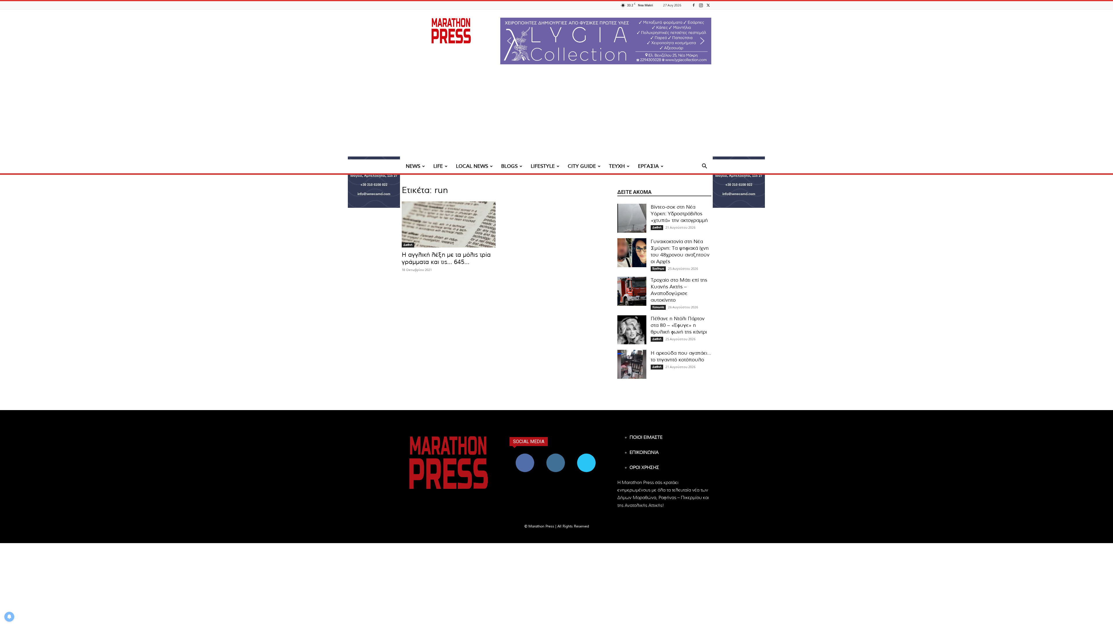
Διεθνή (407, 244)
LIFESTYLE (543, 166)
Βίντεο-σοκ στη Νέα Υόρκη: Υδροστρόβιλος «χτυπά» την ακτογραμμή (679, 214)
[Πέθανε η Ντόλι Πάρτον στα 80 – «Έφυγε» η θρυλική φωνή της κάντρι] (631, 329)
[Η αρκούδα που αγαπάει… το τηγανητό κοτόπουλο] (631, 364)
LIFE (438, 166)
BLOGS (509, 166)
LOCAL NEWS (472, 166)
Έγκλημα (658, 268)
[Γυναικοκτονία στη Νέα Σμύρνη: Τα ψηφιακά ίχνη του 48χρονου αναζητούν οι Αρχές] (631, 252)
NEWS (413, 166)
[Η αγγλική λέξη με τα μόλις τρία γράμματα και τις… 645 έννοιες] (449, 224)
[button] (605, 41)
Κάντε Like (525, 456)
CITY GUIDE (582, 166)
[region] (605, 41)
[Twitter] (708, 5)
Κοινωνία (658, 307)
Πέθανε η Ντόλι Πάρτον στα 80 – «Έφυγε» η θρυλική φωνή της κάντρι (679, 325)
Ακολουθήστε (555, 456)
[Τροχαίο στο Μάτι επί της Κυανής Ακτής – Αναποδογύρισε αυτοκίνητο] (631, 291)
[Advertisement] (556, 115)
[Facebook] (693, 5)
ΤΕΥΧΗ (617, 166)
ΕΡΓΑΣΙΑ (648, 166)
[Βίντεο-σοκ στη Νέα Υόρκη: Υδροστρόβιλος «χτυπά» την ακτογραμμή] (631, 218)
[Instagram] (701, 5)
